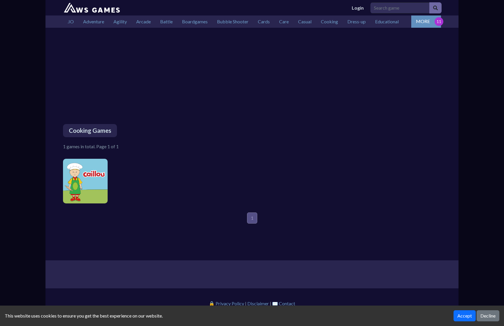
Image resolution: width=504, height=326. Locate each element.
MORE (423, 21)
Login (358, 8)
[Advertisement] (238, 68)
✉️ (283, 303)
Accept (464, 315)
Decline (488, 315)
